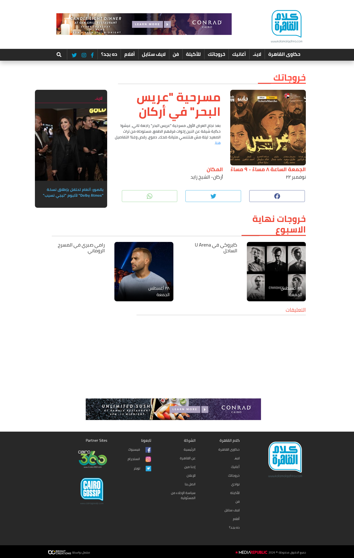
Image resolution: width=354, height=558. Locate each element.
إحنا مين (190, 467)
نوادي (235, 484)
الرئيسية (190, 449)
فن (176, 54)
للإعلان (191, 475)
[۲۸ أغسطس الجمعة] (276, 270)
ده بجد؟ (109, 54)
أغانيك (239, 54)
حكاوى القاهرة (284, 54)
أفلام (129, 54)
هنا (218, 142)
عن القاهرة (188, 458)
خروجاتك (216, 54)
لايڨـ (257, 54)
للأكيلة (193, 54)
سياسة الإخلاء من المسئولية (183, 495)
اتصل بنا (190, 484)
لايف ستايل (154, 54)
